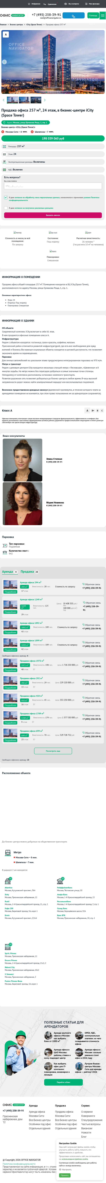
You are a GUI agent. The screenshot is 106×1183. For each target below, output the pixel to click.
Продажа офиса (64, 1111)
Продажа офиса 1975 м (32, 660)
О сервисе (87, 1111)
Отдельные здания (39, 1128)
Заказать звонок (53, 215)
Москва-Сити (36, 1115)
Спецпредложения (91, 1120)
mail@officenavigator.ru (50, 18)
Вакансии (86, 1128)
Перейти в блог (63, 1082)
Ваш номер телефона (10, 181)
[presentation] (4, 62)
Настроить (66, 1169)
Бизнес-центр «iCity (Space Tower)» (18, 127)
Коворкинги (88, 1115)
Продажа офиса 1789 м (32, 713)
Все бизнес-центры (40, 1120)
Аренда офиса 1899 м (31, 640)
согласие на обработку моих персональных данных (37, 197)
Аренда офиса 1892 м (31, 622)
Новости (86, 1132)
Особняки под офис (40, 1124)
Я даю (31, 208)
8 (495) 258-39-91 (54, 462)
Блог (84, 1136)
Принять (65, 1175)
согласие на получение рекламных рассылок (34, 208)
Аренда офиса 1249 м (31, 599)
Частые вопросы (91, 1124)
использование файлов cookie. (75, 1159)
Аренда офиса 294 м (30, 582)
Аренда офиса (37, 1111)
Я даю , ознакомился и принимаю (54, 198)
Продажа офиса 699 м (31, 730)
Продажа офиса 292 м (31, 678)
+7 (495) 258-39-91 (46, 14)
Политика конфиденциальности (19, 1164)
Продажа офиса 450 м (31, 695)
